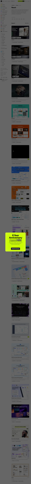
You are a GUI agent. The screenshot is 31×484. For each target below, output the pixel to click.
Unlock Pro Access (15, 248)
